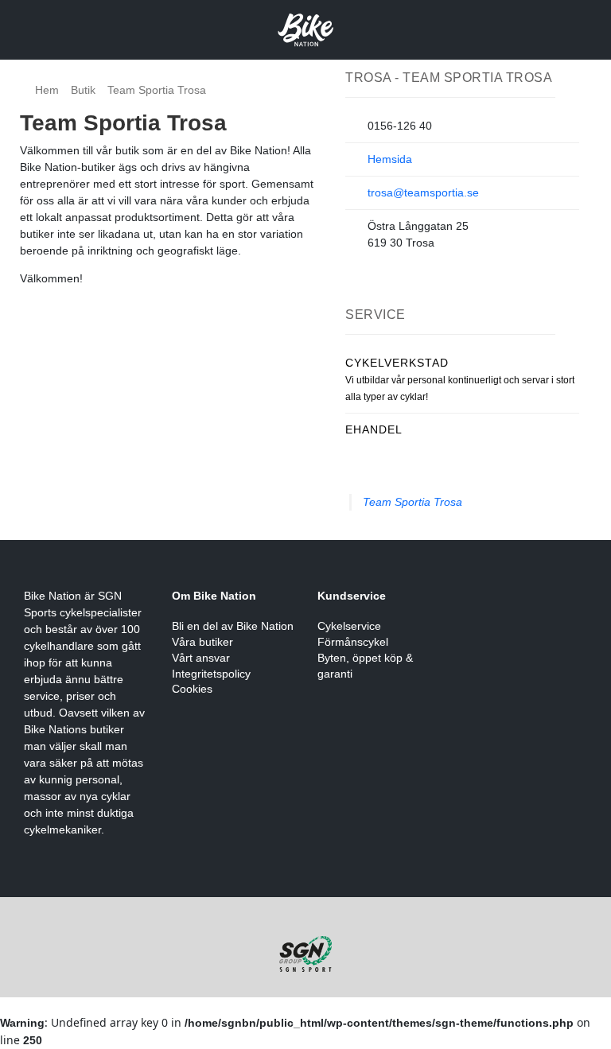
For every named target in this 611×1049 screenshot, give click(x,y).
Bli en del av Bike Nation (233, 626)
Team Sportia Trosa (412, 501)
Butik (83, 90)
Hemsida (390, 159)
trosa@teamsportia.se (423, 192)
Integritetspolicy (211, 673)
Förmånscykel (352, 641)
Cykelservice (349, 626)
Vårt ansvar (201, 657)
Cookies (192, 688)
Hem (47, 90)
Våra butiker (202, 641)
